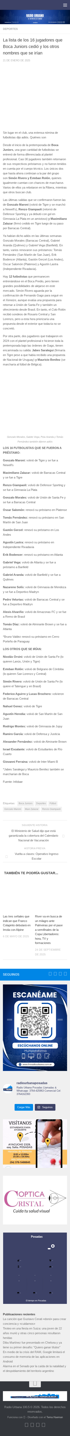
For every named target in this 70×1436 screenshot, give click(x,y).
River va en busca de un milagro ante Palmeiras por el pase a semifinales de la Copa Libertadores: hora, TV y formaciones (49, 930)
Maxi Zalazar (31, 809)
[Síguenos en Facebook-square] (50, 973)
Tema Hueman (54, 1417)
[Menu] (65, 5)
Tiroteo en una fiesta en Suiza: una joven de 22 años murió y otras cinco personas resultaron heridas (32, 1333)
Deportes (10, 28)
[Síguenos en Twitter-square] (55, 973)
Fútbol (53, 803)
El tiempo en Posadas (36, 1300)
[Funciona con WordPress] (24, 1417)
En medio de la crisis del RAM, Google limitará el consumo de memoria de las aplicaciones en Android (34, 1356)
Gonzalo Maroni (12, 809)
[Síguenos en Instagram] (65, 973)
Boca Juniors (25, 803)
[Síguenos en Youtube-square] (60, 973)
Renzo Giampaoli (51, 809)
